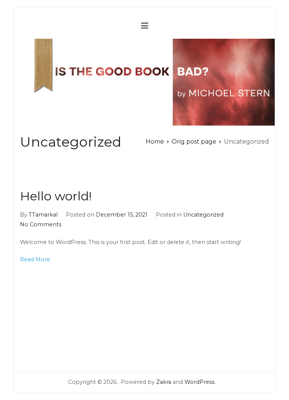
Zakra (163, 382)
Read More (35, 259)
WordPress (199, 382)
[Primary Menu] (144, 26)
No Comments (40, 224)
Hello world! (56, 196)
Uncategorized (203, 214)
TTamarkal (43, 214)
